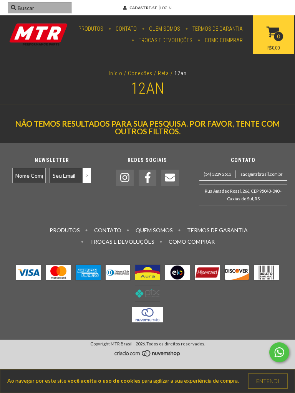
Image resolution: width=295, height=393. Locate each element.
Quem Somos (164, 29)
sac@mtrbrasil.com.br (261, 174)
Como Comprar (223, 40)
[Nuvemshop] (147, 355)
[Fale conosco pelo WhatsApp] (279, 352)
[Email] (170, 178)
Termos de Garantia (217, 29)
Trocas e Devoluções (165, 40)
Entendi (268, 381)
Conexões (140, 73)
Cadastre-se (143, 7)
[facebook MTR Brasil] (147, 178)
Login (166, 7)
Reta (163, 73)
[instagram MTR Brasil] (125, 178)
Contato (125, 29)
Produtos (90, 29)
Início (116, 73)
